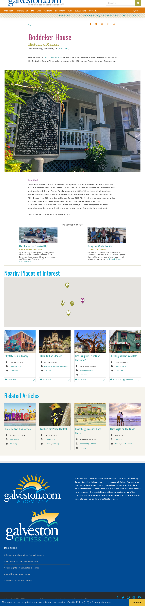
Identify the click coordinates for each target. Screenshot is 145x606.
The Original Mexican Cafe (123, 356)
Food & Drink (127, 443)
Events (48, 443)
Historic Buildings (51, 366)
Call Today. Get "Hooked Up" (33, 246)
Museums (64, 366)
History (83, 447)
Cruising (13, 443)
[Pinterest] (108, 24)
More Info (12, 379)
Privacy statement (102, 602)
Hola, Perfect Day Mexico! (18, 429)
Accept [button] (137, 602)
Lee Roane (14, 439)
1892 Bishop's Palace (51, 356)
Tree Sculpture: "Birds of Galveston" (87, 358)
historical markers (53, 57)
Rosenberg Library (88, 443)
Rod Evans (119, 439)
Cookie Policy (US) (78, 602)
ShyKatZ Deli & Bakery (16, 356)
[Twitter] (96, 24)
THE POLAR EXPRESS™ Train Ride (22, 561)
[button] (82, 301)
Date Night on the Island (122, 429)
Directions (63, 48)
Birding (56, 443)
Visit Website (25, 261)
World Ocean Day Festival (18, 574)
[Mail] (114, 24)
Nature (117, 443)
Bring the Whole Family (100, 246)
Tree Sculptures (86, 370)
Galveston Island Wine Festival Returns (25, 554)
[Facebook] (90, 24)
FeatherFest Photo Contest (53, 429)
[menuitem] (10, 10)
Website (129, 379)
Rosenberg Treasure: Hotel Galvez (88, 431)
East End (14, 370)
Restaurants (16, 366)
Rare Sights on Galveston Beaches (22, 567)
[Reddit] (102, 24)
